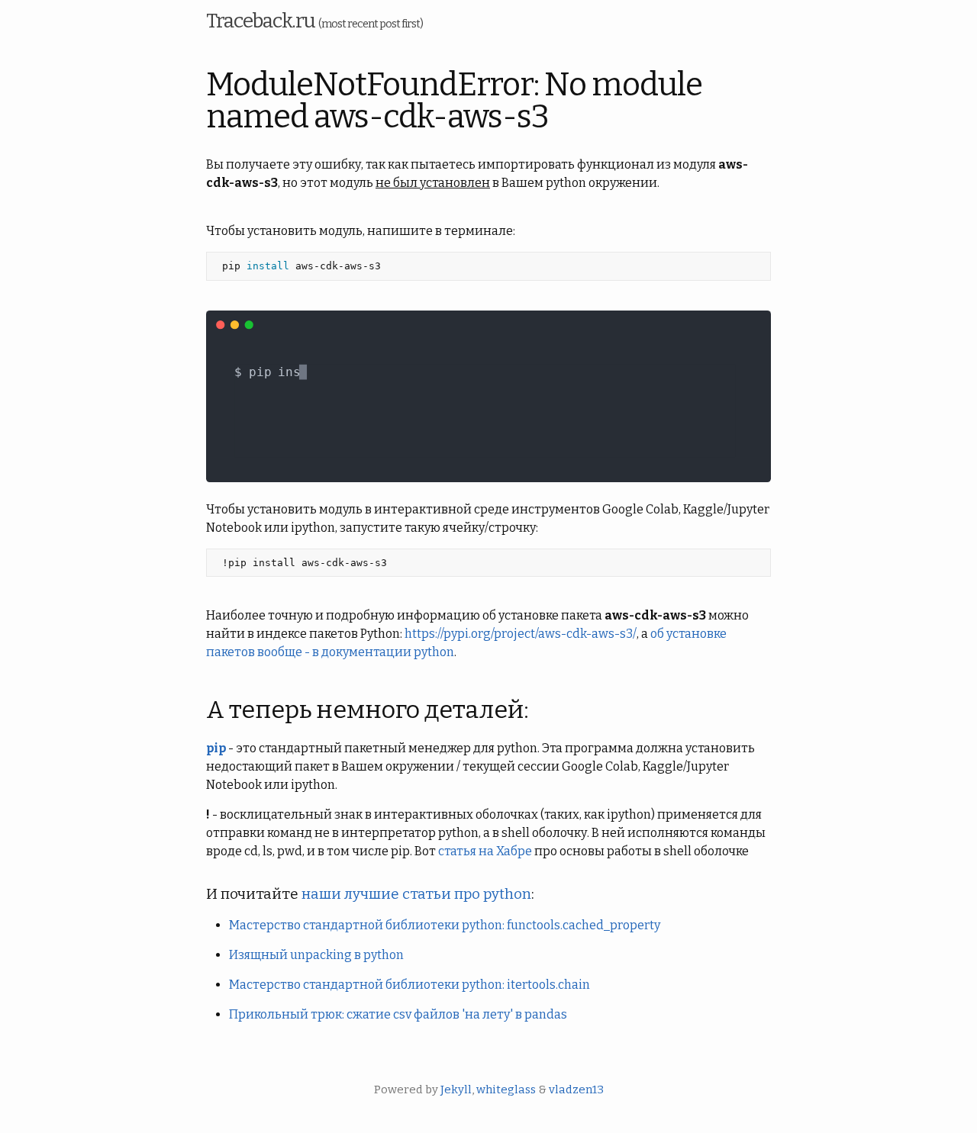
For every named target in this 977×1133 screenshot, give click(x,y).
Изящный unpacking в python (316, 955)
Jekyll (456, 1089)
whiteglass (506, 1089)
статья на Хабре (485, 851)
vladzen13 (576, 1089)
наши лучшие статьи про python (416, 894)
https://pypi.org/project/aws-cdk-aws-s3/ (521, 633)
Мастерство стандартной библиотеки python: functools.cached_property (444, 925)
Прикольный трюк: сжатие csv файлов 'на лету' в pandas (398, 1014)
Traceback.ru (314, 21)
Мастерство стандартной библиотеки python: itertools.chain (409, 984)
